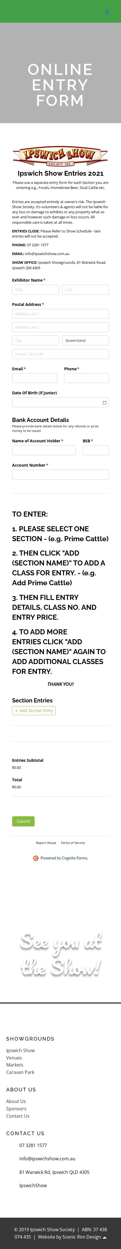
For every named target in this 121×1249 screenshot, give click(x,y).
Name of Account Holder (44, 440)
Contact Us (18, 1116)
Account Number (38, 465)
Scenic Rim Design (81, 1237)
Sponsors (16, 1109)
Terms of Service (73, 843)
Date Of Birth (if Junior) (34, 392)
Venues (14, 1058)
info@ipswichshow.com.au (47, 1159)
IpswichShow (33, 1185)
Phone (80, 368)
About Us (16, 1101)
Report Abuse (46, 843)
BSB (96, 440)
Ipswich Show (20, 1050)
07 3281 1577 (33, 1145)
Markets (14, 1065)
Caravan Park (20, 1072)
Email (27, 368)
